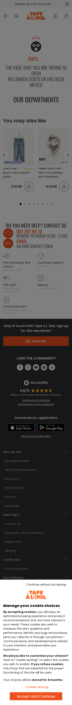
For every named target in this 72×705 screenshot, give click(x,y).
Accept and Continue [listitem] (36, 696)
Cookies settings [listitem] (37, 687)
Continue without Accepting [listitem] (46, 585)
